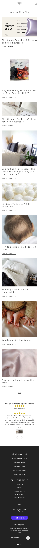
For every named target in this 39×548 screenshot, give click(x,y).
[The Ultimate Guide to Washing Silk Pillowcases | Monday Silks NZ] (19, 109)
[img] (19, 406)
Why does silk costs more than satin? (18, 381)
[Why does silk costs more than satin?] (19, 363)
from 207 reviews (19, 408)
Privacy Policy (19, 494)
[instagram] (21, 544)
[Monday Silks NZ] (19, 4)
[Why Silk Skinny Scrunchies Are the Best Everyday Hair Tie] (19, 69)
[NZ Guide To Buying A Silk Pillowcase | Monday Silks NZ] (19, 192)
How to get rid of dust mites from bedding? (17, 291)
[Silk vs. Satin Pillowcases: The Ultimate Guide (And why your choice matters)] (19, 148)
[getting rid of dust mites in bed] (19, 272)
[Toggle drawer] (3, 3)
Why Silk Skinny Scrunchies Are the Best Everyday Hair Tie (19, 92)
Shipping (19, 487)
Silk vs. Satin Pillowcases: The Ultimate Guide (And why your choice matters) (18, 171)
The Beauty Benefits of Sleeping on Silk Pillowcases (19, 41)
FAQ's (19, 504)
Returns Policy (20, 497)
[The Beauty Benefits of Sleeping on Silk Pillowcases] (19, 27)
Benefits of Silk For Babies (16, 339)
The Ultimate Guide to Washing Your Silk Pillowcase (19, 120)
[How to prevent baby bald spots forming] (19, 229)
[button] (17, 437)
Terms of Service (19, 491)
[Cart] (36, 3)
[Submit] (28, 538)
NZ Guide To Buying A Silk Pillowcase (16, 205)
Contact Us (19, 484)
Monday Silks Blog (20, 12)
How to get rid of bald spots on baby (19, 248)
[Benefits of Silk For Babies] (19, 319)
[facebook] (18, 544)
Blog (19, 501)
